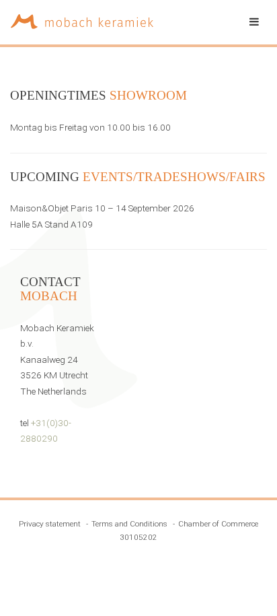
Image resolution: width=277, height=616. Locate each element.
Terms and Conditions (129, 523)
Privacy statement (50, 523)
